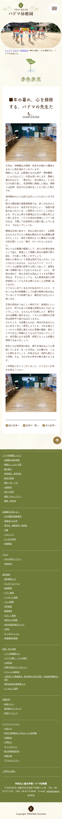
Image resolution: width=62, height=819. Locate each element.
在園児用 (6, 699)
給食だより (9, 704)
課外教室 (6, 575)
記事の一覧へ (32, 425)
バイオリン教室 (11, 597)
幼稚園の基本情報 (12, 460)
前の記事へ (14, 425)
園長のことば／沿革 (12, 464)
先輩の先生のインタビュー (15, 667)
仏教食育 (8, 487)
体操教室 (8, 588)
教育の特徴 (9, 478)
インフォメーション (11, 724)
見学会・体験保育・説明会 (15, 525)
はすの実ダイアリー (12, 559)
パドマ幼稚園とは (12, 654)
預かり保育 (9, 492)
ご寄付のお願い (9, 771)
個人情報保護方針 (12, 751)
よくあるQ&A (10, 539)
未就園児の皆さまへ (11, 512)
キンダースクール (12, 584)
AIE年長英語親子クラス (14, 625)
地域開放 (8, 544)
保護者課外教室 (11, 638)
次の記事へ (50, 425)
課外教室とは (10, 579)
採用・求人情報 (9, 649)
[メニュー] (54, 8)
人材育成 (8, 663)
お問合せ (8, 742)
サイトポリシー (11, 747)
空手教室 (8, 606)
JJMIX (7, 629)
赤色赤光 (24, 50)
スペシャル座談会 (12, 672)
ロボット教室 (10, 616)
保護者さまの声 (11, 521)
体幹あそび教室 (11, 620)
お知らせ (8, 729)
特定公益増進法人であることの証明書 (20, 733)
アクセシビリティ (12, 760)
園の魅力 (8, 469)
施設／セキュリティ (12, 496)
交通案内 (8, 738)
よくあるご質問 (11, 689)
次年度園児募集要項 (12, 516)
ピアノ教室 (9, 593)
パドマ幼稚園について (11, 455)
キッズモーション (12, 634)
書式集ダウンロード (12, 709)
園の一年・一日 (11, 483)
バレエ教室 (9, 602)
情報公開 (8, 756)
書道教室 (8, 611)
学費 (6, 530)
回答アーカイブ (11, 713)
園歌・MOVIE (10, 501)
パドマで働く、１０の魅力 (15, 658)
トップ (7, 50)
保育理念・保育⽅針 (12, 474)
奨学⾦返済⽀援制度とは (14, 684)
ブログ (15, 50)
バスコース (9, 535)
